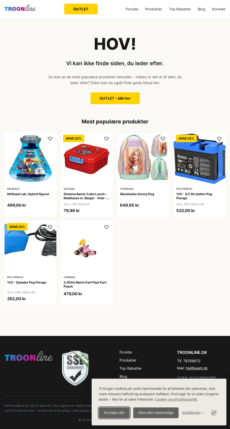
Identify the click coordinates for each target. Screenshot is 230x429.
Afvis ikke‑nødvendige (156, 413)
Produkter (153, 9)
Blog (201, 9)
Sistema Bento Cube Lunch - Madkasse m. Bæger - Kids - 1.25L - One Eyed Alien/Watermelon (85, 200)
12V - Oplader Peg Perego (26, 282)
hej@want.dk (197, 368)
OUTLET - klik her (115, 98)
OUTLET (81, 9)
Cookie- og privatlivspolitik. (176, 399)
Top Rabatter (180, 9)
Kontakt (219, 9)
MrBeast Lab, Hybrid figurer (28, 194)
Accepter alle (114, 413)
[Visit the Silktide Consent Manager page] (213, 412)
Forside (132, 9)
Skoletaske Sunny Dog (137, 194)
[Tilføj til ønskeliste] (50, 139)
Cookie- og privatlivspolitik (196, 377)
